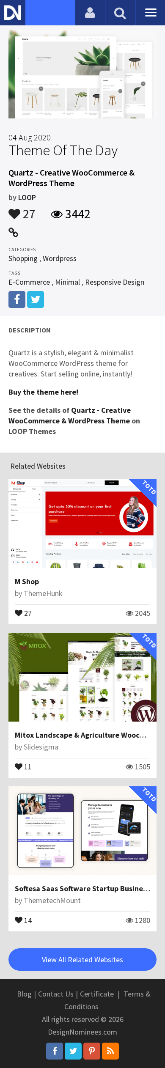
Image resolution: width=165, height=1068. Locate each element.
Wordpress (60, 258)
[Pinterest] (91, 1051)
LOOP (27, 197)
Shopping (23, 258)
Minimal (67, 282)
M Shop (27, 581)
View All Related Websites (82, 959)
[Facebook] (54, 1051)
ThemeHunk (43, 593)
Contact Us (56, 994)
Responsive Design (114, 282)
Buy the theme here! (43, 392)
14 (27, 919)
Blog (24, 994)
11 (27, 766)
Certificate (97, 994)
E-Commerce (29, 282)
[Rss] (110, 1051)
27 (28, 210)
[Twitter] (73, 1051)
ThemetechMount (52, 900)
